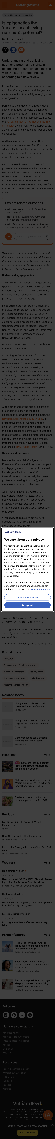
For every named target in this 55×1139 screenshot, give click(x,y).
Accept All (27, 605)
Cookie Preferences (27, 597)
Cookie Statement (40, 589)
